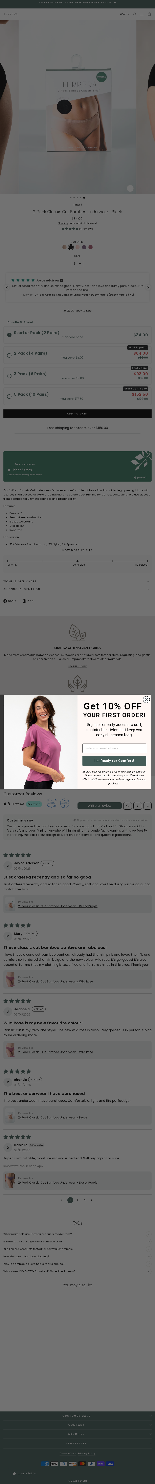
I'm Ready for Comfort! (114, 761)
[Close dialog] (146, 699)
